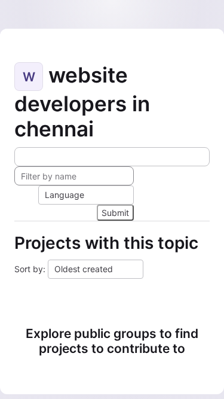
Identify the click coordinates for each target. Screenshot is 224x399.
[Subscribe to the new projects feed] (112, 156)
